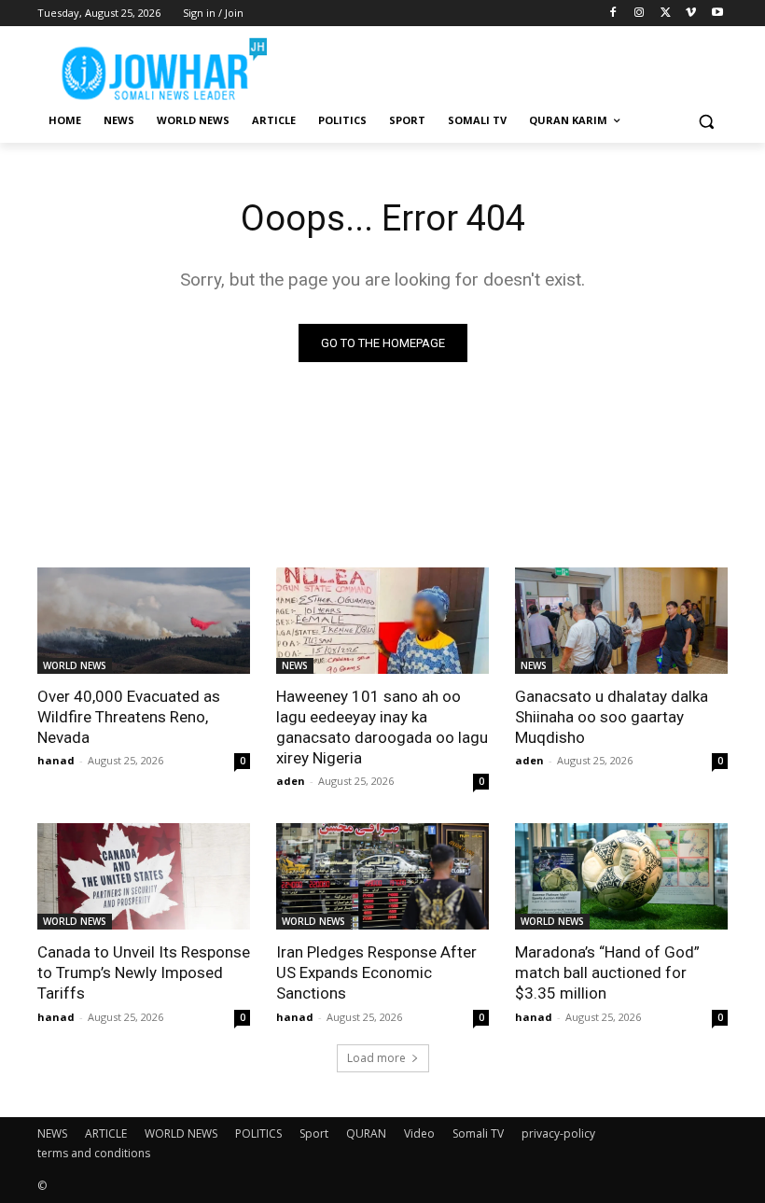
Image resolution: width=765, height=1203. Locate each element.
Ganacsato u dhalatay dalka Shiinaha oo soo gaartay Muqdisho (611, 717)
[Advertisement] (509, 65)
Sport (313, 1133)
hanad (56, 760)
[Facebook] (613, 13)
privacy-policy (558, 1133)
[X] (665, 13)
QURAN (366, 1133)
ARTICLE (106, 1133)
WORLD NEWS (74, 665)
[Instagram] (639, 13)
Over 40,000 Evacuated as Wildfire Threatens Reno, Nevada (128, 717)
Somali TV (478, 1133)
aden (290, 781)
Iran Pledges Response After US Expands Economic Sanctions (376, 972)
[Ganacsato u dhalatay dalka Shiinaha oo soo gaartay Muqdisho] (621, 620)
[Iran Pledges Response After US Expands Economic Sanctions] (382, 876)
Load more (376, 1058)
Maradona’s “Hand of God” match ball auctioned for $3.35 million (607, 972)
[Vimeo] (691, 13)
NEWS (295, 665)
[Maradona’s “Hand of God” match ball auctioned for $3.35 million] (621, 876)
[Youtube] (717, 13)
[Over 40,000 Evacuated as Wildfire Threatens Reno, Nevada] (143, 620)
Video (419, 1133)
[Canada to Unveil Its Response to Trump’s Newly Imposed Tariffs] (143, 876)
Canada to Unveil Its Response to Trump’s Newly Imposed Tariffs (143, 972)
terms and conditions (93, 1153)
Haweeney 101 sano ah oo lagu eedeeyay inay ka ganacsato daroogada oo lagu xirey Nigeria (382, 727)
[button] (706, 121)
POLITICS (258, 1133)
